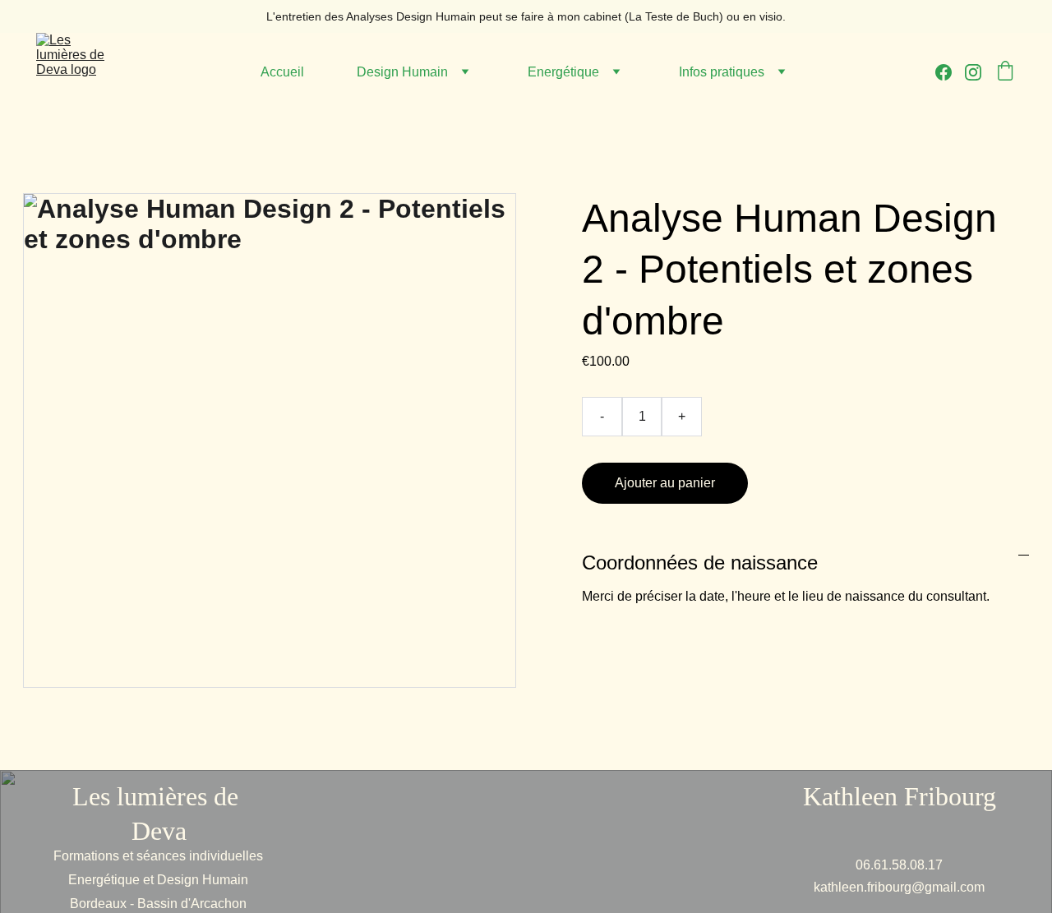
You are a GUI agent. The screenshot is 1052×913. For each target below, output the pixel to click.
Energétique (563, 72)
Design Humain (402, 72)
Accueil (282, 72)
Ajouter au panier (665, 483)
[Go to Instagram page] (973, 72)
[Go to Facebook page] (950, 72)
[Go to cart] (1005, 72)
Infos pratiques (721, 72)
